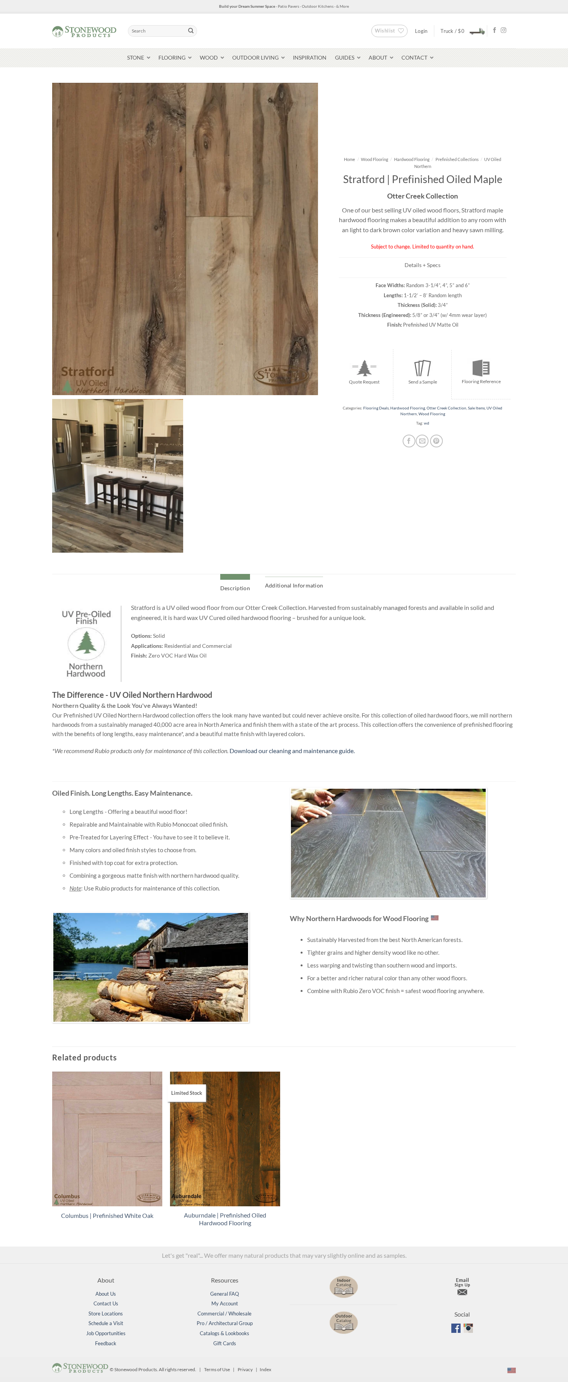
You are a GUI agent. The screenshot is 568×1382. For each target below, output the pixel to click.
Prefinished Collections (457, 159)
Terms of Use (217, 1370)
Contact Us (106, 1303)
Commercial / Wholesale (224, 1313)
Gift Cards (224, 1343)
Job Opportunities (106, 1333)
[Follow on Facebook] (494, 30)
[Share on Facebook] (409, 441)
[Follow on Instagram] (503, 30)
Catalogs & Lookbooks (224, 1333)
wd (426, 423)
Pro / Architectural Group (225, 1323)
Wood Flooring (374, 159)
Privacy (245, 1370)
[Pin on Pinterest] (436, 441)
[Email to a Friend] (422, 441)
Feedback (105, 1343)
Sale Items (476, 408)
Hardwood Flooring (412, 159)
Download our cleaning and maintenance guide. (292, 750)
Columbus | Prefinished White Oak (107, 1215)
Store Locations (105, 1313)
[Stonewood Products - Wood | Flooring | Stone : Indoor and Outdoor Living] (84, 30)
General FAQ (224, 1294)
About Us (105, 1294)
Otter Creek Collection (446, 408)
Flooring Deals (376, 408)
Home (349, 159)
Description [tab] (235, 588)
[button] (460, 30)
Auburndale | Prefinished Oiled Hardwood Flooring (225, 1219)
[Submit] (191, 31)
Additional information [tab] (294, 585)
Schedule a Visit (105, 1323)
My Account (224, 1303)
